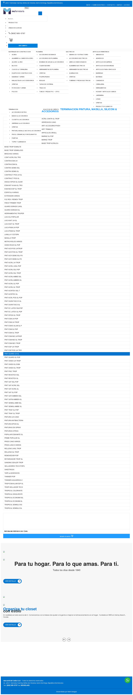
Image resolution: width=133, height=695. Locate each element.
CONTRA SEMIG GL (11, 171)
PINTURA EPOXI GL (11, 424)
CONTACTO (111, 5)
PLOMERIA (39, 52)
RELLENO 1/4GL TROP (12, 448)
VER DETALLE (10, 581)
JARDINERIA (100, 95)
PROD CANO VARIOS (12, 441)
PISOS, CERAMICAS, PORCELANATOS (24, 134)
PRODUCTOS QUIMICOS (104, 106)
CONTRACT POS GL (11, 178)
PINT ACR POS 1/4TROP (13, 248)
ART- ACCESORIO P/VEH (51, 126)
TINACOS (42, 88)
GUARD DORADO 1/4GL (13, 206)
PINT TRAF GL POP (11, 410)
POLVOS (14, 92)
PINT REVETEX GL (11, 378)
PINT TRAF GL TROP (12, 413)
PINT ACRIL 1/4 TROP (12, 262)
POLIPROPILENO (44, 77)
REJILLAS (42, 80)
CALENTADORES (44, 66)
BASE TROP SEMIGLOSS (13, 150)
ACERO (14, 55)
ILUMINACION (73, 73)
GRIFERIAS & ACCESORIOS (21, 123)
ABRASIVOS (100, 55)
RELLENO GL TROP (11, 452)
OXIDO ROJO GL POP (12, 245)
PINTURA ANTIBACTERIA (13, 420)
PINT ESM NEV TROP (12, 343)
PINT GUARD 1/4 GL (11, 354)
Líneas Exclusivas (15, 28)
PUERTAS (15, 138)
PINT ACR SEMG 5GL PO (13, 255)
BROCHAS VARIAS (11, 154)
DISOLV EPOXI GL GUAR (13, 182)
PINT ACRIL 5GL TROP (12, 273)
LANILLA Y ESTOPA (11, 234)
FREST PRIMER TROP (12, 203)
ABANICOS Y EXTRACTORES (78, 55)
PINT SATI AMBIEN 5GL (13, 396)
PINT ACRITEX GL (11, 294)
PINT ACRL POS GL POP (13, 298)
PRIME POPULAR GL (12, 438)
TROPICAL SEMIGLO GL (13, 508)
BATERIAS (99, 77)
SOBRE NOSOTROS (98, 5)
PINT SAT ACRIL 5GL (12, 385)
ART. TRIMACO (47, 129)
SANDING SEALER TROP (13, 462)
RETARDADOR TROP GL (13, 459)
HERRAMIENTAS (101, 88)
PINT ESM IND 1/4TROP (13, 336)
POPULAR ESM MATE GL (13, 434)
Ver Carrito (23, 46)
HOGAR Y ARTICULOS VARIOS (106, 92)
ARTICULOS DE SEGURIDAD (105, 66)
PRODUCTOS (13, 23)
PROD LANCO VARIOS (12, 445)
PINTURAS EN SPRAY (12, 427)
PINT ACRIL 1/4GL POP (12, 266)
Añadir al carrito (65, 536)
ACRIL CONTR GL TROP (50, 119)
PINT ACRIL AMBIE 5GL (12, 276)
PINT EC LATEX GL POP (13, 312)
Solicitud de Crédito (51, 109)
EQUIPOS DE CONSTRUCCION (22, 73)
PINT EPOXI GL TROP (12, 315)
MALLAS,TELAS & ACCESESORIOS (23, 80)
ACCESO (127, 5)
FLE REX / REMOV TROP (13, 199)
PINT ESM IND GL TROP (13, 340)
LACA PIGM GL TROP (12, 231)
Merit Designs (72, 692)
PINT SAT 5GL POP (11, 382)
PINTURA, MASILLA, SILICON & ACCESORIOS (26, 131)
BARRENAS (99, 73)
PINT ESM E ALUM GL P (13, 326)
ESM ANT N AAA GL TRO (13, 185)
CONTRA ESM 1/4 (10, 161)
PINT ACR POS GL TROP (13, 252)
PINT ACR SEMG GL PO (13, 259)
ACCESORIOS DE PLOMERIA (48, 58)
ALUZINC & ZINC (17, 62)
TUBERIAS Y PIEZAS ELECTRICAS (79, 80)
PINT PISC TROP (10, 371)
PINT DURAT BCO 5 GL (12, 301)
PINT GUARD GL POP (12, 357)
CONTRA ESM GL (10, 164)
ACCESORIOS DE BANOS (47, 55)
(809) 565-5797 (18, 33)
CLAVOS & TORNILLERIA (20, 69)
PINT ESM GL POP (11, 329)
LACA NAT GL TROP (11, 224)
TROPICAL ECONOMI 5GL (13, 498)
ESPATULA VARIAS (11, 192)
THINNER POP (9, 476)
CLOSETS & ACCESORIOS (20, 120)
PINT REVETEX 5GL (11, 375)
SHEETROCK (9, 469)
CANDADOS (100, 80)
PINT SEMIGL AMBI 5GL (13, 403)
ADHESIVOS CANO (49, 122)
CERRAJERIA (100, 84)
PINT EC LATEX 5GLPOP (13, 308)
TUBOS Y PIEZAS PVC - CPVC (49, 92)
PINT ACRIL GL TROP (12, 287)
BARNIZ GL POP (48, 136)
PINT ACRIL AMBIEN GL (13, 280)
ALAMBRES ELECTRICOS (77, 66)
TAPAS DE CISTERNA (46, 84)
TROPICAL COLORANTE (13, 490)
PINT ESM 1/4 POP (11, 319)
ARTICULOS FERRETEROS (101, 52)
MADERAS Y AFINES (18, 77)
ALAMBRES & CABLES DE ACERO (22, 58)
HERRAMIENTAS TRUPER (14, 213)
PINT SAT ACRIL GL (11, 389)
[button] (10, 41)
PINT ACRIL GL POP (11, 283)
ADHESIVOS (100, 58)
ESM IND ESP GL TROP (13, 189)
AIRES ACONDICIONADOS (77, 62)
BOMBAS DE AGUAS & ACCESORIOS (51, 62)
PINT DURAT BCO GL (12, 305)
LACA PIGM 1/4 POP (11, 227)
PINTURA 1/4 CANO (11, 417)
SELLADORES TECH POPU (14, 466)
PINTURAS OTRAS (11, 431)
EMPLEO (119, 5)
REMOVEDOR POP (11, 455)
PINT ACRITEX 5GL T (12, 291)
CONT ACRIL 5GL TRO (12, 157)
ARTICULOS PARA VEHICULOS (106, 69)
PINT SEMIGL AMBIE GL (13, 406)
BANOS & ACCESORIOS (20, 116)
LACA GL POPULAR (11, 217)
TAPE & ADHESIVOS (12, 473)
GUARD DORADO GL (12, 210)
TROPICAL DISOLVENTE (13, 494)
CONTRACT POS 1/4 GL (13, 175)
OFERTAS (15, 84)
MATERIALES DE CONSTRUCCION (20, 52)
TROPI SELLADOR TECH (13, 487)
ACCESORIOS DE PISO (19, 112)
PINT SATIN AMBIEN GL (13, 399)
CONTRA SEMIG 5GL (12, 168)
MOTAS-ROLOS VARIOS (13, 241)
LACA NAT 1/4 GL (10, 220)
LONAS (98, 99)
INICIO (88, 5)
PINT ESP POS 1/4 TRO (13, 350)
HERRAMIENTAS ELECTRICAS (78, 69)
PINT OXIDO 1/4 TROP (12, 361)
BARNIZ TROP (47, 140)
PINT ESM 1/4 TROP (11, 322)
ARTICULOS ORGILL (49, 133)
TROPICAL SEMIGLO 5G (13, 505)
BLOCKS (14, 66)
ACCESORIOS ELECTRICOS (78, 58)
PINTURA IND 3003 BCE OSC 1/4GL (16, 531)
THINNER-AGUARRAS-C (13, 480)
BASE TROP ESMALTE (12, 147)
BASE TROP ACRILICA (50, 143)
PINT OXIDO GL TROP (12, 368)
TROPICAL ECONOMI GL (13, 501)
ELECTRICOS (70, 52)
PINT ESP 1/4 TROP (11, 347)
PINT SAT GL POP (11, 392)
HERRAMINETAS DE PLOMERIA (49, 69)
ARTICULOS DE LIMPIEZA (104, 62)
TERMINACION (13, 109)
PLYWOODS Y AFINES (19, 88)
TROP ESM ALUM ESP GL (13, 483)
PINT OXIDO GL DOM (12, 364)
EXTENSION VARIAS (12, 196)
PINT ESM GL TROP (11, 333)
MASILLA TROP (10, 238)
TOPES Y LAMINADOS (19, 142)
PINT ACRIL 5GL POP (12, 269)
